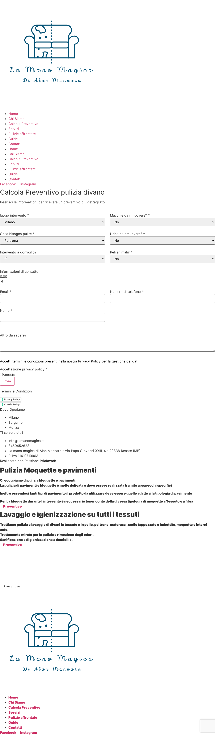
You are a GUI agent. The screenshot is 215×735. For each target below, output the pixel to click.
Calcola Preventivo (23, 124)
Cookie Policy (12, 404)
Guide (13, 139)
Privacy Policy (89, 361)
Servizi (13, 129)
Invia (7, 381)
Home (13, 114)
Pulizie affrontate (22, 134)
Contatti (14, 144)
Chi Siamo (16, 119)
